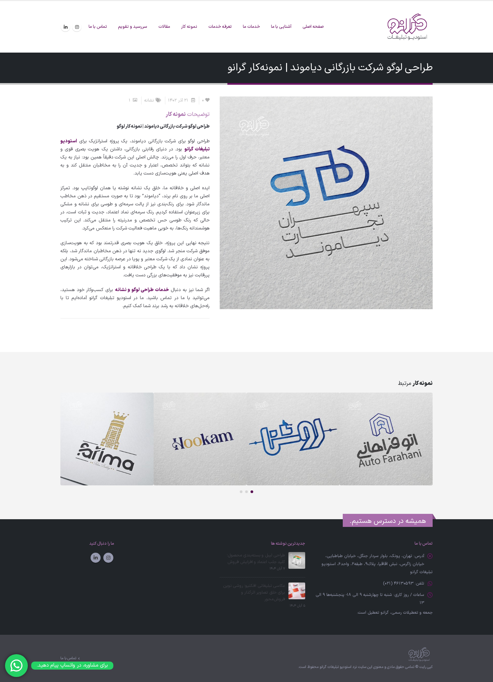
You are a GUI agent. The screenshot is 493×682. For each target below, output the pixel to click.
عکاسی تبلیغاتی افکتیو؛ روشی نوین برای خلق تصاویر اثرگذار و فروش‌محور (254, 592)
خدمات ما (251, 26)
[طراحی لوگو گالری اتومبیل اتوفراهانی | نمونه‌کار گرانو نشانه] (386, 439)
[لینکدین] (65, 26)
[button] (252, 492)
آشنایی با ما (281, 26)
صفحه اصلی (313, 26)
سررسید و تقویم (132, 26)
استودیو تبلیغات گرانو (335, 667)
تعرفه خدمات (220, 26)
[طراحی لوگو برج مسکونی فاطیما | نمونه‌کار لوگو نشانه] (107, 439)
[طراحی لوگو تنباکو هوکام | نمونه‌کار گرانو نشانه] (200, 439)
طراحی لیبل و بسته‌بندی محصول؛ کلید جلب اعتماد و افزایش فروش (256, 558)
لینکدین (96, 558)
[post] (296, 560)
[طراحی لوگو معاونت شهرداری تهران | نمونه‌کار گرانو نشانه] (293, 439)
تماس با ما (98, 26)
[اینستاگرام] (76, 26)
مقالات (164, 26)
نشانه (149, 100)
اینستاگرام (108, 558)
